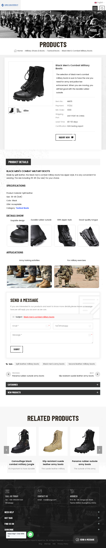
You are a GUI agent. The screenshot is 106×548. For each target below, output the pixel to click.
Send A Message (87, 539)
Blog (40, 544)
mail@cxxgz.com (49, 500)
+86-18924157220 (16, 500)
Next (99, 450)
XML (54, 544)
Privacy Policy (63, 544)
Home (20, 50)
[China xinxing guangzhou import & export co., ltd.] (9, 5)
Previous (6, 450)
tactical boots (53, 51)
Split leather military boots (27, 363)
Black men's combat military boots (39, 316)
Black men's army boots (53, 363)
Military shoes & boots (35, 51)
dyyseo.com (69, 540)
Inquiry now (64, 137)
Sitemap (47, 544)
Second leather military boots (82, 363)
